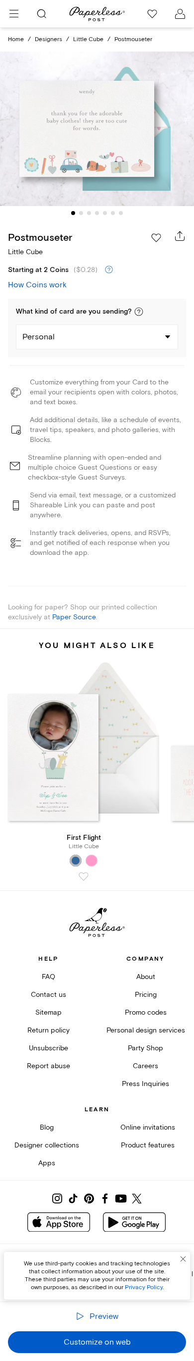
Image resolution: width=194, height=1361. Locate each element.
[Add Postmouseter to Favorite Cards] (156, 238)
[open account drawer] (180, 14)
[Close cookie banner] (183, 1259)
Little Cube (88, 39)
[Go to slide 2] (81, 213)
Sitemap (48, 1012)
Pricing (146, 994)
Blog (47, 1127)
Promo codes (146, 1012)
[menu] (14, 14)
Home (16, 39)
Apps (46, 1163)
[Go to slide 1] (73, 213)
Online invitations (147, 1127)
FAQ (48, 977)
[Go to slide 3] (89, 213)
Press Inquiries (145, 1084)
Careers (145, 1066)
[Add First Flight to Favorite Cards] (84, 876)
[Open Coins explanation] (108, 270)
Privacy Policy (144, 1287)
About (145, 977)
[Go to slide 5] (105, 213)
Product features (148, 1145)
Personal (38, 337)
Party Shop (145, 1048)
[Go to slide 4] (97, 213)
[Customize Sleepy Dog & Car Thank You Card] (97, 129)
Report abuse (48, 1066)
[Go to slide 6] (113, 213)
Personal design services (145, 1030)
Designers (48, 39)
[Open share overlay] (180, 236)
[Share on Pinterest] (89, 1198)
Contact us (48, 994)
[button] (139, 312)
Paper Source (74, 617)
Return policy (48, 1030)
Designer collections (46, 1145)
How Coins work (37, 285)
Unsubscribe (48, 1048)
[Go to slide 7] (121, 213)
